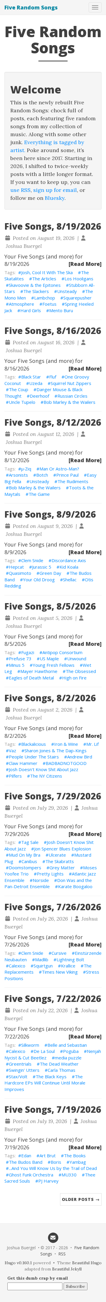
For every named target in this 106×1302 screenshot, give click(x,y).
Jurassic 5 (41, 567)
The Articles (44, 279)
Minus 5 (16, 665)
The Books (75, 1155)
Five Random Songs (31, 7)
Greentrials (20, 1064)
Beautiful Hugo (87, 1262)
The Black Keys (51, 1076)
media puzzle (68, 1058)
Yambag (77, 1162)
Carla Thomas (61, 1070)
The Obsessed (81, 671)
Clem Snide (32, 560)
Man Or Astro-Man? (59, 469)
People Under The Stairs (34, 757)
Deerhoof (39, 396)
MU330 (69, 1175)
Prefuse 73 (20, 658)
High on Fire (74, 678)
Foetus (49, 304)
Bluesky (54, 198)
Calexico (17, 966)
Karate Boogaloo (75, 886)
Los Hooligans (78, 279)
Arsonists (18, 475)
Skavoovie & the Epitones (35, 285)
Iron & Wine (66, 744)
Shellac (70, 579)
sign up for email (55, 190)
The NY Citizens (46, 776)
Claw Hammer (23, 763)
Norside (41, 880)
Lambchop (44, 298)
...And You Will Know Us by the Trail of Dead (53, 1168)
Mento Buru (61, 310)
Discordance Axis (69, 560)
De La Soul (44, 1051)
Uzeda (35, 383)
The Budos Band (25, 1162)
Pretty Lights (50, 874)
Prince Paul (67, 475)
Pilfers (15, 776)
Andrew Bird (79, 757)
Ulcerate (57, 855)
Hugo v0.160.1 (18, 1262)
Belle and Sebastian (67, 1045)
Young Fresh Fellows (53, 665)
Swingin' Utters (24, 1070)
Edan (26, 1155)
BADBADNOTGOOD (66, 763)
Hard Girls (30, 310)
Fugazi (27, 652)
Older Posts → (81, 1199)
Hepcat (16, 567)
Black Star (31, 377)
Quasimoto (20, 573)
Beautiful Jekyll (67, 1269)
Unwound (76, 658)
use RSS (20, 190)
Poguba (71, 1051)
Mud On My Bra (24, 855)
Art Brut (47, 1155)
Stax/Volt (18, 1076)
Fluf (52, 377)
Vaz (12, 750)
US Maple (49, 658)
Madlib (41, 959)
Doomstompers (25, 867)
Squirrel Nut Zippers (71, 383)
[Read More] (85, 263)
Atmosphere (21, 304)
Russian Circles (72, 396)
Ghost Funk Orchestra (31, 1175)
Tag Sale (30, 842)
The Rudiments (72, 481)
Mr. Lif (92, 744)
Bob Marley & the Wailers (69, 402)
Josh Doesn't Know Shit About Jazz (43, 769)
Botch (42, 475)
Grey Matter (62, 867)
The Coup (18, 389)
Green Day (50, 573)
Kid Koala (68, 567)
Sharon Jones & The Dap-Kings (55, 750)
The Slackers (36, 291)
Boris (56, 1162)
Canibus (29, 861)
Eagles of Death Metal (31, 678)
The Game (39, 494)
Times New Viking (60, 972)
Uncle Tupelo (22, 402)
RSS (62, 1254)
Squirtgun (43, 966)
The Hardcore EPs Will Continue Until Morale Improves (44, 1083)
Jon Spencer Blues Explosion (62, 849)
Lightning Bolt (70, 959)
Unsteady (67, 291)
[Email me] (53, 1237)
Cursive (59, 953)
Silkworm (30, 1045)
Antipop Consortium (62, 652)
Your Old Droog (39, 579)
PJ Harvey (48, 1181)
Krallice (68, 966)
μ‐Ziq (26, 469)
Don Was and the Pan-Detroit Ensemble (48, 883)
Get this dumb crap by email (37, 1278)
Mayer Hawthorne (38, 671)
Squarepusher (77, 298)
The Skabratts (59, 861)
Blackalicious (33, 744)
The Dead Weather (59, 1064)
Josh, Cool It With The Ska (47, 272)
